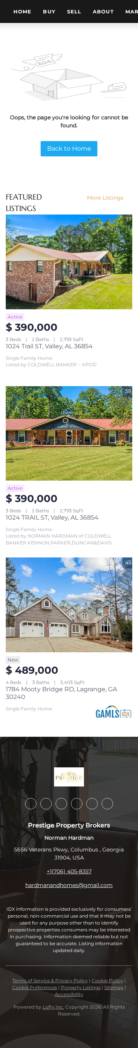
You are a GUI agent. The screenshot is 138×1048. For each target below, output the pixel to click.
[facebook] (30, 803)
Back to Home (69, 148)
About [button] (103, 11)
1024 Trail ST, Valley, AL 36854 (49, 346)
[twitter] (61, 803)
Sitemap (113, 987)
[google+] (107, 803)
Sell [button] (74, 11)
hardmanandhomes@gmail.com (69, 885)
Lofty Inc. (53, 1007)
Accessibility (69, 994)
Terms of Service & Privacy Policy (50, 980)
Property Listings (80, 987)
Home (22, 11)
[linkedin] (46, 803)
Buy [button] (49, 11)
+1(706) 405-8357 (69, 871)
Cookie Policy (107, 980)
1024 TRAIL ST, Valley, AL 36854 (52, 517)
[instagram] (76, 803)
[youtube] (92, 803)
